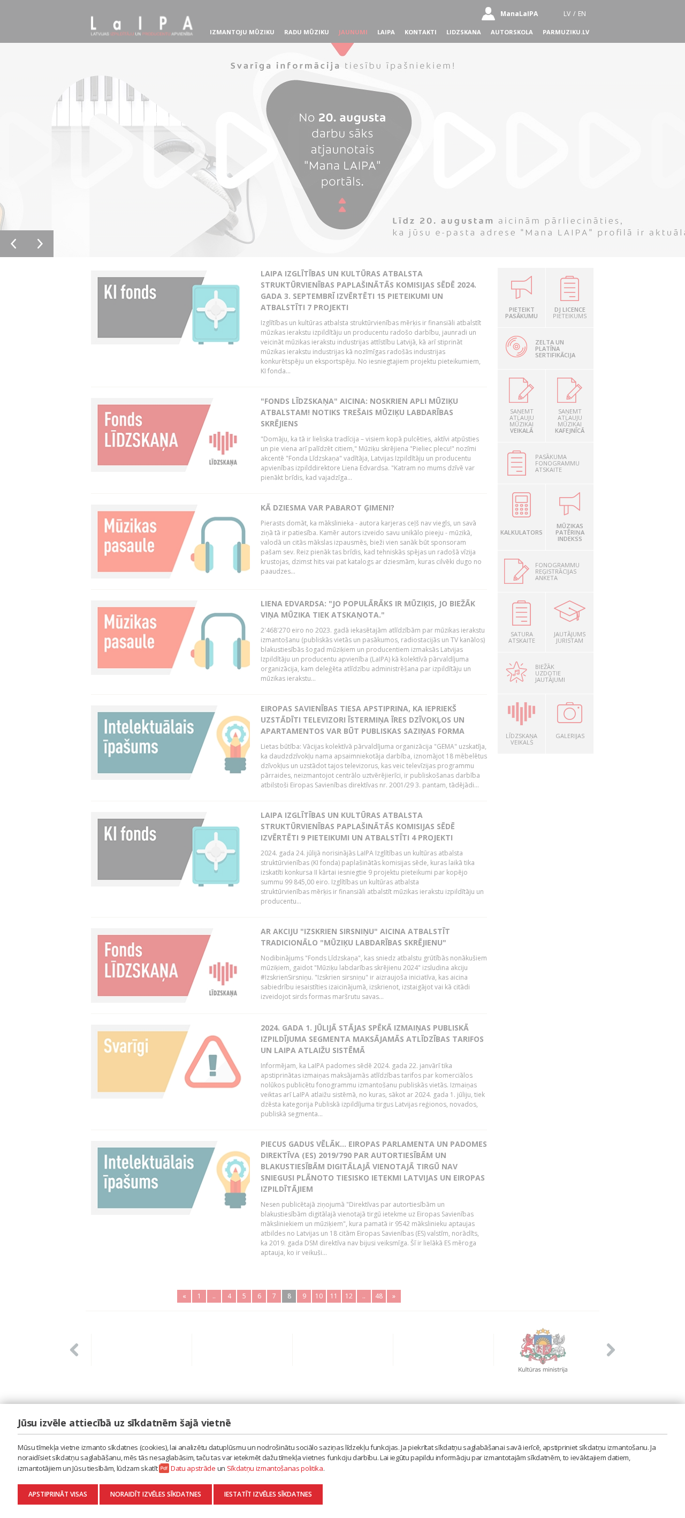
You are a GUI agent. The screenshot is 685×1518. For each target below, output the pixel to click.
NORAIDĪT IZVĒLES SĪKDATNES (155, 1494)
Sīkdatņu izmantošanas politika (275, 1468)
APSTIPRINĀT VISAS (57, 1494)
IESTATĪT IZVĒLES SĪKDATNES (268, 1494)
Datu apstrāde (193, 1468)
